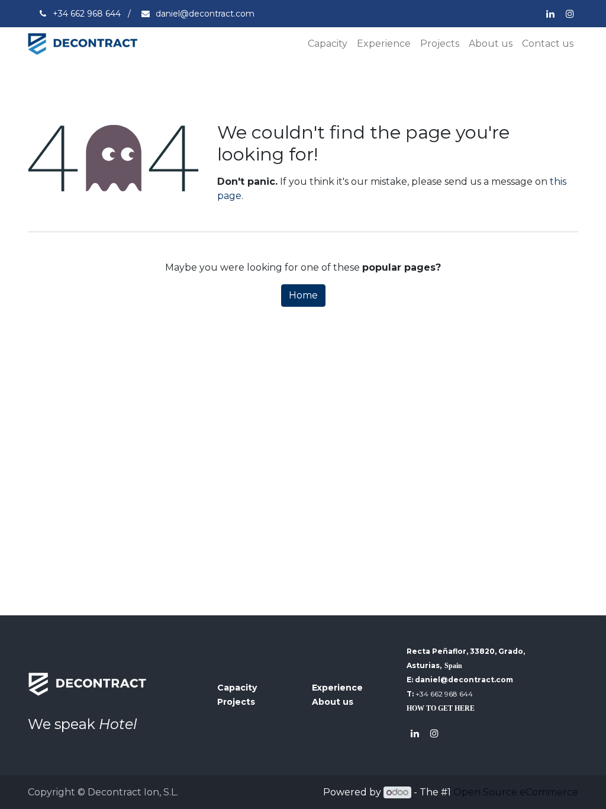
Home (303, 295)
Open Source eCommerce (515, 792)
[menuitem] (327, 44)
